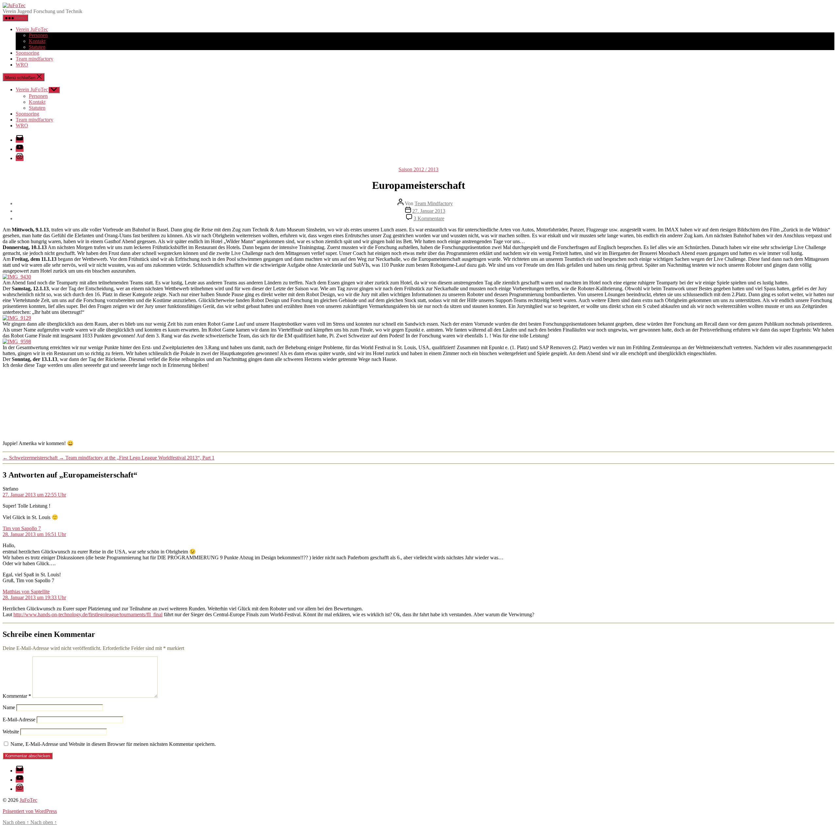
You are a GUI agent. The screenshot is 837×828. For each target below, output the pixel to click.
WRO (22, 64)
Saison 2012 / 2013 (418, 169)
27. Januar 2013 (428, 211)
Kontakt (37, 41)
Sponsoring (27, 53)
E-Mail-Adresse (19, 719)
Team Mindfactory (434, 203)
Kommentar (17, 696)
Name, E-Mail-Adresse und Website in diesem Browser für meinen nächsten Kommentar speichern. (113, 744)
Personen (38, 35)
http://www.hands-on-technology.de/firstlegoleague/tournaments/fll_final (87, 614)
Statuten (37, 47)
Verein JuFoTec (32, 29)
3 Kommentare (429, 218)
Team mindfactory (34, 59)
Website (11, 731)
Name (9, 707)
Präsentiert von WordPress (30, 811)
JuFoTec (28, 800)
